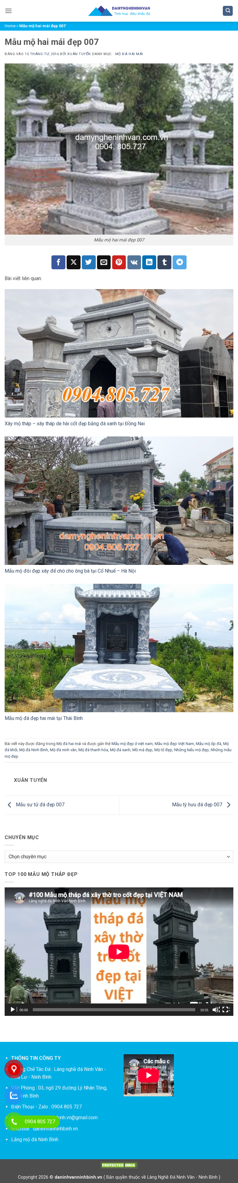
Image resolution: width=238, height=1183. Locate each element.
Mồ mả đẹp (142, 750)
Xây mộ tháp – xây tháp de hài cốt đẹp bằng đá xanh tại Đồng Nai (75, 424)
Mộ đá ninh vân (63, 750)
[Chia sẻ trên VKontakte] (134, 262)
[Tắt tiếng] (216, 1010)
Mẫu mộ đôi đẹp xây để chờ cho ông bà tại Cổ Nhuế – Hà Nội (70, 571)
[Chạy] (13, 1010)
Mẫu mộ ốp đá (208, 743)
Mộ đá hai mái (129, 54)
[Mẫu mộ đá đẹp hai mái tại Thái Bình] (119, 648)
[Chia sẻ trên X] (74, 262)
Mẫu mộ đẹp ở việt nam (132, 743)
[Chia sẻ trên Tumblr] (164, 262)
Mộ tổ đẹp (163, 750)
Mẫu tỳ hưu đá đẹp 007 (197, 805)
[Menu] (8, 10)
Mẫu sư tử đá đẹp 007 (39, 805)
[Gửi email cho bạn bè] (104, 262)
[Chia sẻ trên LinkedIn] (149, 262)
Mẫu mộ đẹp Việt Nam (174, 743)
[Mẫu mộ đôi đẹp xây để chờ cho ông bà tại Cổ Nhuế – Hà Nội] (119, 500)
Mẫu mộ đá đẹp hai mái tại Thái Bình (44, 718)
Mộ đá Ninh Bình (33, 750)
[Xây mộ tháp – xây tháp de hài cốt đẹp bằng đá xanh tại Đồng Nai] (119, 353)
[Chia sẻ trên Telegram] (180, 262)
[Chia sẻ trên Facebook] (58, 262)
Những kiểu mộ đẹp (191, 750)
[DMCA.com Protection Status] (119, 1165)
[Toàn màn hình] (226, 1010)
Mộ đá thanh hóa (93, 750)
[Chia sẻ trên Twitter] (89, 262)
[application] (119, 951)
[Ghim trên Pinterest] (119, 262)
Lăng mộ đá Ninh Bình (34, 1139)
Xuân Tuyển (79, 54)
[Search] (228, 11)
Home (10, 26)
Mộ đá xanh (120, 750)
